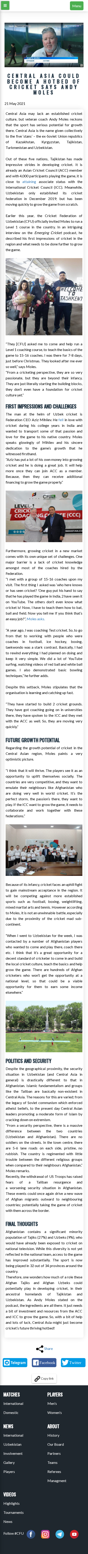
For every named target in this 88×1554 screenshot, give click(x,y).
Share (48, 1348)
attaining (29, 181)
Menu (76, 6)
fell (60, 420)
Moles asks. (36, 619)
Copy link (47, 1378)
